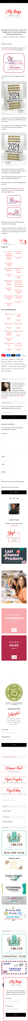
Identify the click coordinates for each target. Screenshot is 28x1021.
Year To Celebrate (6, 371)
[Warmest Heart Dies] (18, 251)
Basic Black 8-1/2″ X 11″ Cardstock (9, 289)
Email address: (5, 737)
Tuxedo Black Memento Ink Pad (9, 304)
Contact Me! (14, 525)
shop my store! (21, 396)
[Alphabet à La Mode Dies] (9, 268)
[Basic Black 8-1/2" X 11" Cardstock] (9, 281)
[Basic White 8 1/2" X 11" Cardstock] (18, 268)
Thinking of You (6, 369)
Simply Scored (8, 327)
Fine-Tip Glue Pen (9, 348)
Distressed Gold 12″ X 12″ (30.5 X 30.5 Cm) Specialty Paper (18, 291)
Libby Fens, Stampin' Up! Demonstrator (14, 14)
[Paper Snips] (9, 314)
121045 (9, 290)
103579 (9, 319)
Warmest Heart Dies (18, 257)
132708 (9, 305)
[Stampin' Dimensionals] (18, 343)
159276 (18, 277)
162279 (9, 265)
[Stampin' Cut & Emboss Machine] (9, 331)
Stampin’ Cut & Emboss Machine (9, 339)
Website (3, 472)
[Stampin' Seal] (18, 331)
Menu (14, 1)
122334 (9, 328)
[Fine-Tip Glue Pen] (9, 343)
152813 (18, 335)
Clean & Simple (17, 361)
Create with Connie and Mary (9, 364)
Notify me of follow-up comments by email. (12, 481)
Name (3, 456)
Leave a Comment (20, 37)
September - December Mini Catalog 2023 (13, 366)
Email (3, 464)
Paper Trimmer (18, 319)
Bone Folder (18, 327)
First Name (4, 729)
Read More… (4, 397)
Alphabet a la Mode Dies (16, 359)
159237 (18, 293)
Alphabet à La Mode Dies (8, 275)
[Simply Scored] (9, 324)
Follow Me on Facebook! (9, 756)
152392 (18, 320)
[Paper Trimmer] (18, 314)
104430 (18, 350)
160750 (9, 276)
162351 (18, 258)
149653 (9, 340)
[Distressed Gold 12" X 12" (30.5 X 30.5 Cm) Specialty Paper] (18, 281)
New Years (22, 364)
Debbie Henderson (19, 188)
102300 (18, 328)
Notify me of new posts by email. (10, 487)
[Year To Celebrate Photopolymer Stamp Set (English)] (9, 251)
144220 (18, 302)
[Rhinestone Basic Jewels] (18, 296)
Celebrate (10, 361)
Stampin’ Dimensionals (18, 348)
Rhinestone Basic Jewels (18, 301)
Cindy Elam (10, 190)
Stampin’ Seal (18, 334)
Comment (4, 433)
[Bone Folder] (18, 324)
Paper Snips (9, 317)
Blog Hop (4, 361)
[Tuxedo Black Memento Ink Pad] (9, 296)
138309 (9, 350)
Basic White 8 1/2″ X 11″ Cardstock (18, 276)
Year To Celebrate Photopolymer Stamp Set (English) (9, 263)
